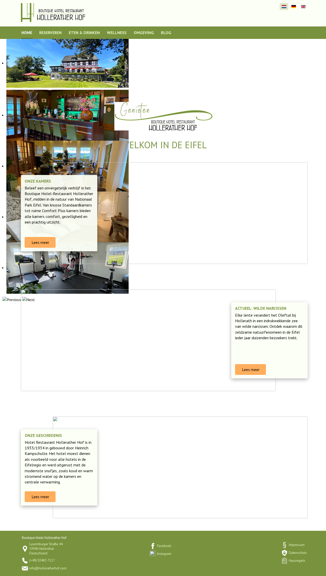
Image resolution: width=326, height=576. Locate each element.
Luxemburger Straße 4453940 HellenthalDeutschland (46, 548)
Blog (166, 32)
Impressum (297, 545)
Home (26, 32)
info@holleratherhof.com (47, 568)
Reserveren (50, 32)
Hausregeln (297, 560)
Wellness (117, 32)
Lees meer (40, 242)
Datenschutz (298, 553)
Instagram (164, 554)
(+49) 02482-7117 (42, 560)
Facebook (164, 546)
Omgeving (144, 32)
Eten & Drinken (84, 32)
